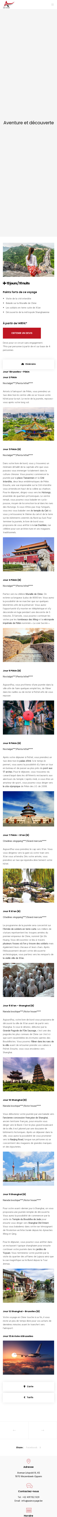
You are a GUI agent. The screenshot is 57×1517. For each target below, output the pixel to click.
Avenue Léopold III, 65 (28, 1473)
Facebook (31, 1447)
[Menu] (51, 4)
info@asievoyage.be (32, 1501)
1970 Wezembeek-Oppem (28, 1476)
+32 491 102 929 (30, 1497)
